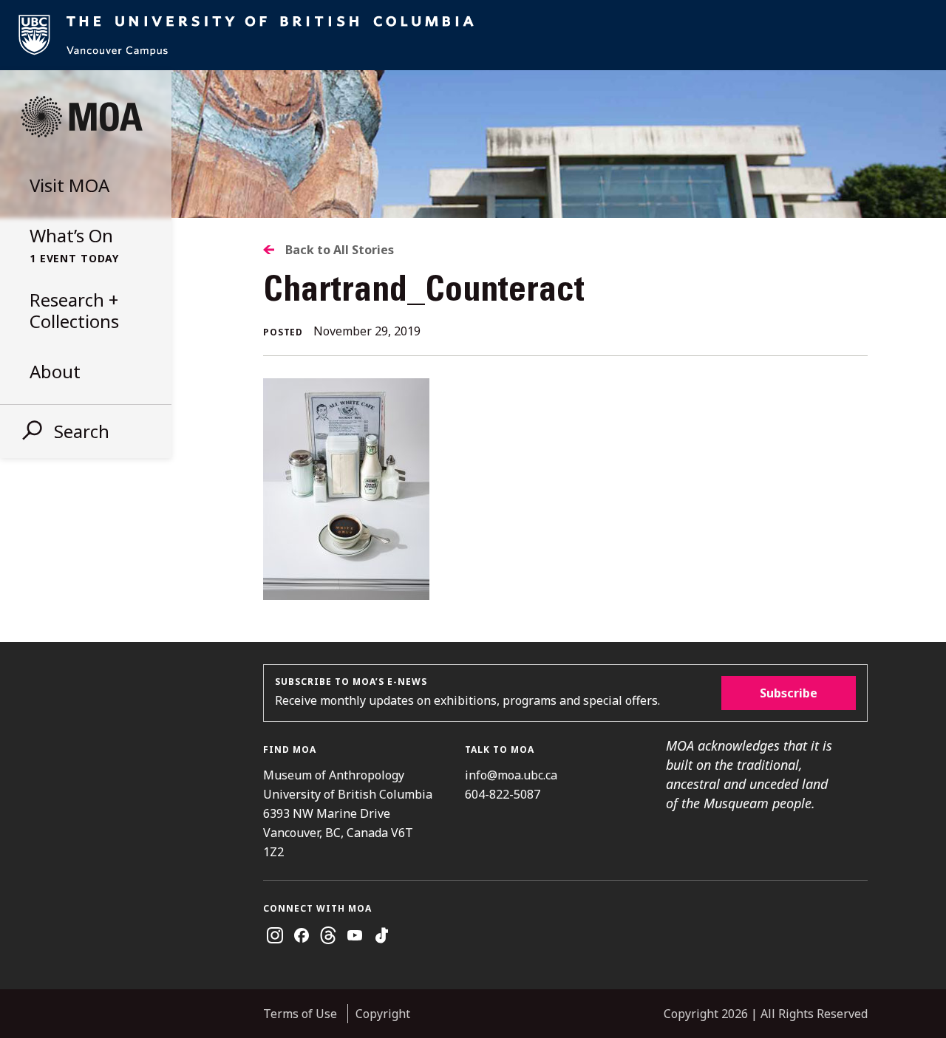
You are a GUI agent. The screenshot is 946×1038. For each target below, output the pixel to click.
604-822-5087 (502, 794)
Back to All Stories (339, 250)
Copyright (382, 1013)
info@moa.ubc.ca (511, 775)
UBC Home (473, 35)
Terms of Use (300, 1013)
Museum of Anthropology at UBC (81, 116)
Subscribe (788, 693)
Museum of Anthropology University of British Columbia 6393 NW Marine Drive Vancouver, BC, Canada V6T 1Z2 (347, 813)
